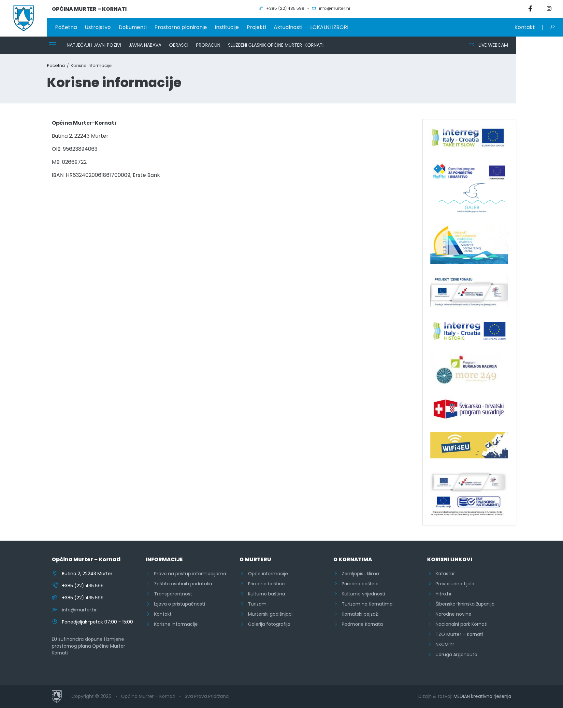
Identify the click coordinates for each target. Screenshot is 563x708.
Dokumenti (133, 27)
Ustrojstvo (98, 27)
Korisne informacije (174, 624)
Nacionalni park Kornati (459, 624)
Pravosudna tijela (453, 583)
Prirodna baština (264, 583)
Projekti (256, 27)
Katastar (443, 573)
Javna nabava (145, 45)
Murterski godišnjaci (268, 614)
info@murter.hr (79, 610)
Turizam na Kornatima (365, 604)
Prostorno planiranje (180, 27)
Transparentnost (171, 594)
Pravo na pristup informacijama (188, 573)
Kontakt (524, 27)
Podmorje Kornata (360, 624)
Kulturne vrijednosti (361, 594)
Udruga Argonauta (454, 654)
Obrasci (178, 45)
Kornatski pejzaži (358, 614)
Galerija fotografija (267, 624)
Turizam (255, 604)
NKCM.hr (443, 644)
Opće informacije (266, 573)
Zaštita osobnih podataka (181, 583)
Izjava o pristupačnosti (177, 604)
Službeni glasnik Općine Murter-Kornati (276, 45)
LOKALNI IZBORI (329, 27)
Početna (66, 27)
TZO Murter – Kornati (457, 634)
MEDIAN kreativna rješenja (482, 696)
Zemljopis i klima (358, 573)
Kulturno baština (264, 594)
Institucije (227, 27)
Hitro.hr (442, 594)
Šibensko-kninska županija (463, 604)
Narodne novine (451, 614)
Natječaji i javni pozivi (94, 45)
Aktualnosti (288, 27)
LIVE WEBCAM (491, 45)
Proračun (208, 45)
